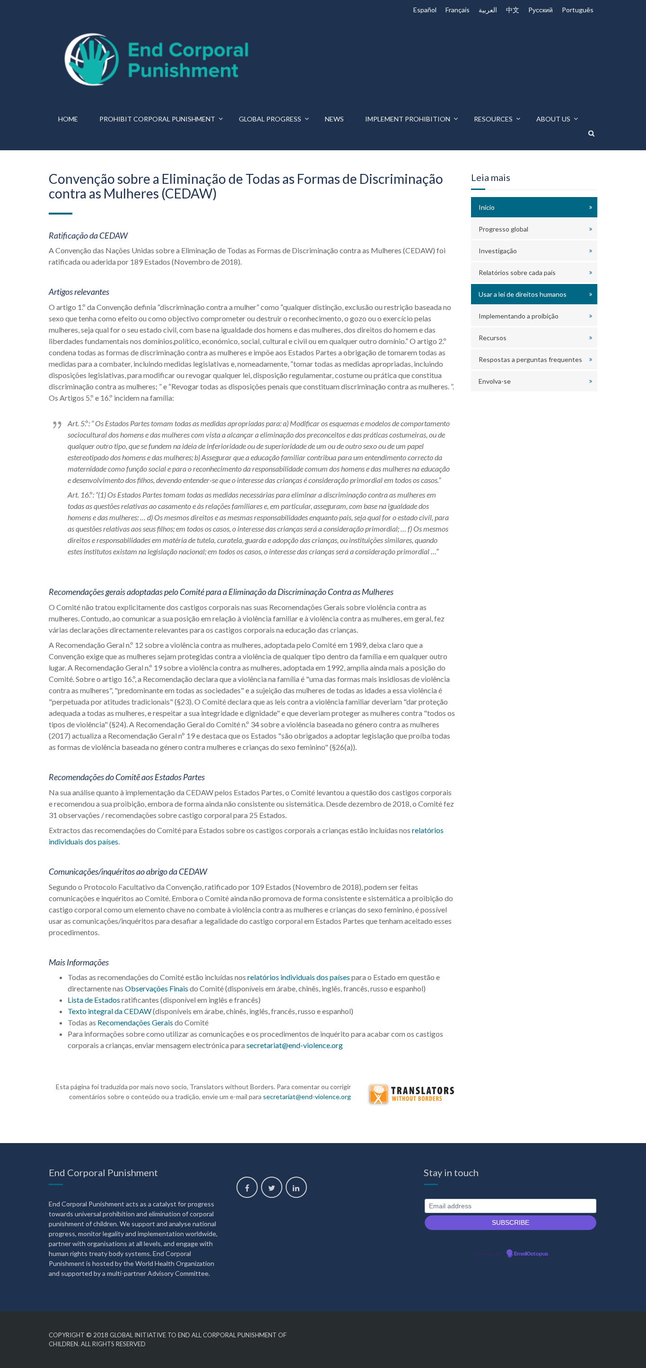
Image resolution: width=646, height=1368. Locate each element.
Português (578, 9)
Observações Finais (156, 988)
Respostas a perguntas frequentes (530, 359)
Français (457, 9)
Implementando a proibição (519, 316)
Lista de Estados (94, 999)
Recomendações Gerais (135, 1022)
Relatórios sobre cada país (517, 272)
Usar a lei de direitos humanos (523, 294)
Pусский (540, 9)
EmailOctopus (531, 1254)
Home (68, 119)
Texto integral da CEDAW (109, 1011)
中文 (512, 9)
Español (424, 9)
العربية (488, 9)
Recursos (492, 338)
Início (487, 207)
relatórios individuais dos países (298, 976)
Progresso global (503, 229)
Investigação (498, 251)
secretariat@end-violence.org (294, 1045)
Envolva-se (495, 381)
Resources (493, 119)
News (334, 119)
